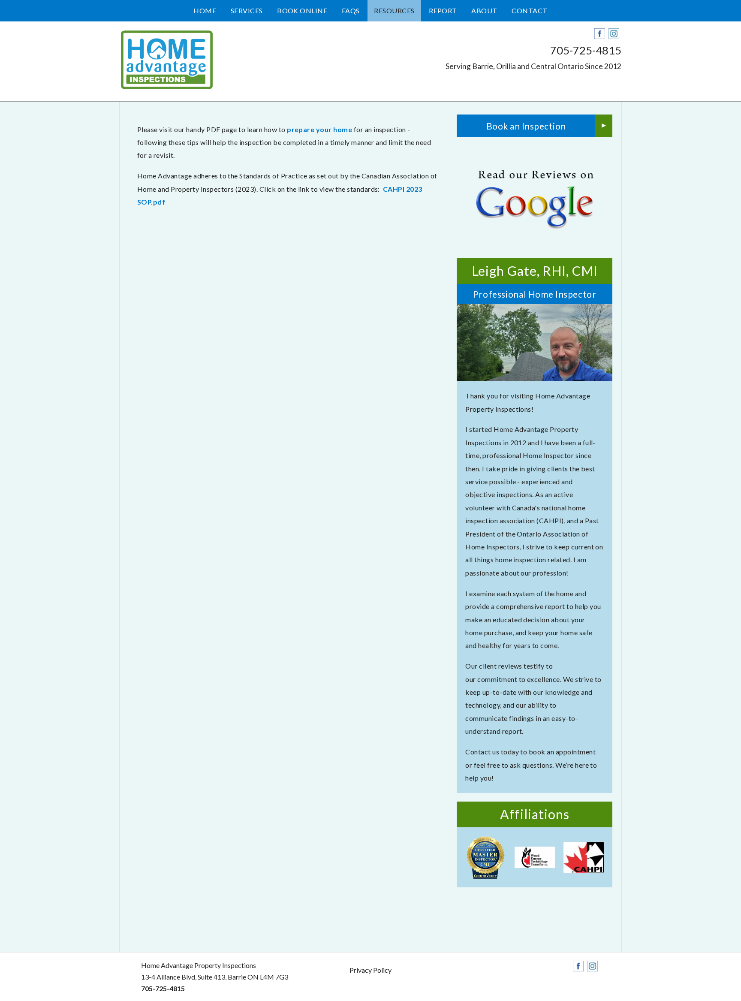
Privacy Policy (370, 970)
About (484, 10)
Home (204, 10)
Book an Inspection (526, 126)
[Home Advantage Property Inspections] (167, 60)
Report (443, 10)
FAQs (351, 10)
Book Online (302, 10)
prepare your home (319, 129)
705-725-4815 (585, 50)
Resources (394, 10)
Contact (529, 10)
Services (247, 10)
